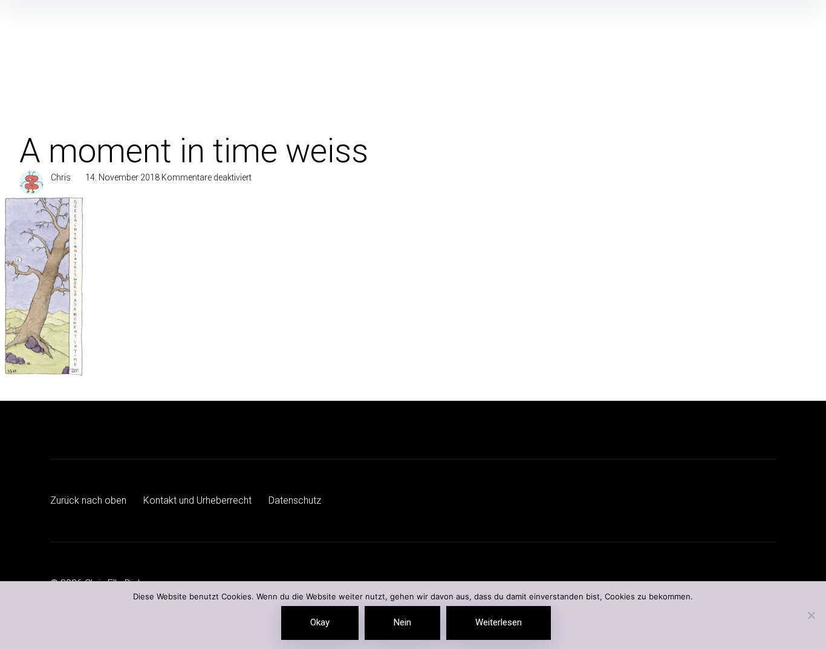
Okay (320, 622)
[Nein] (811, 616)
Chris (61, 177)
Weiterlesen (498, 622)
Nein (402, 622)
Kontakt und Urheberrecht (197, 500)
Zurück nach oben (88, 500)
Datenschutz (294, 500)
